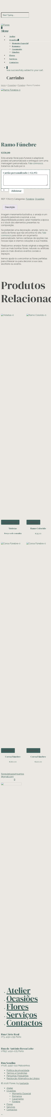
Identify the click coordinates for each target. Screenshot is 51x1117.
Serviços (13, 59)
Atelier (12, 36)
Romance (16, 46)
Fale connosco (35, 163)
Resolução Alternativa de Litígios (23, 1078)
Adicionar (16, 191)
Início (3, 85)
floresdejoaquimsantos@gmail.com (12, 775)
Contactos (13, 62)
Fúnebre (15, 52)
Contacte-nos (10, 522)
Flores (12, 55)
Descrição (10, 207)
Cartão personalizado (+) (20, 172)
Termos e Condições (17, 1073)
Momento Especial (20, 43)
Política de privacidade (18, 1070)
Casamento (17, 49)
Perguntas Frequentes (18, 1076)
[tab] (10, 207)
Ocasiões (13, 40)
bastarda (24, 1083)
